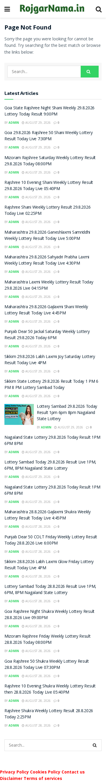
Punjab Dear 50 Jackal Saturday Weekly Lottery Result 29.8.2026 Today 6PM (47, 335)
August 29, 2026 (37, 123)
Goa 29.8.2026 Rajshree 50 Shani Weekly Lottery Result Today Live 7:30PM (48, 136)
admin (14, 123)
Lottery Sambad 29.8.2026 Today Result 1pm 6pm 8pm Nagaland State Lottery (67, 413)
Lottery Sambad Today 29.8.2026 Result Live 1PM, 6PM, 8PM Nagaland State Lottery (50, 465)
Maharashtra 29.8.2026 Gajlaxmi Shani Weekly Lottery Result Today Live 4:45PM (46, 310)
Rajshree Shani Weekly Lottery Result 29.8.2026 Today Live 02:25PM (47, 210)
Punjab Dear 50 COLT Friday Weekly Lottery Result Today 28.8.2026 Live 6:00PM (50, 540)
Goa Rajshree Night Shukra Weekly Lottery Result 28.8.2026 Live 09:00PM (49, 615)
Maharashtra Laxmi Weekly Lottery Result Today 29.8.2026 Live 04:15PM (48, 285)
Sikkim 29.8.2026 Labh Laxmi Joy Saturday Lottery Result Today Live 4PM (49, 360)
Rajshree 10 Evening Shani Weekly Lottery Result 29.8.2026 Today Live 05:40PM (48, 186)
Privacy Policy (14, 772)
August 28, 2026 (37, 526)
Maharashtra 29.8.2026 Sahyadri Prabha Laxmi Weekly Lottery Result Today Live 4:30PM (46, 260)
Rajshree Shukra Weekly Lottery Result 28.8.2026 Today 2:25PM (48, 714)
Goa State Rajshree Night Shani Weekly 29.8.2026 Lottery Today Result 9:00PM (49, 111)
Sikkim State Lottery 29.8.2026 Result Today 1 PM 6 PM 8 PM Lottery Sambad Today (51, 385)
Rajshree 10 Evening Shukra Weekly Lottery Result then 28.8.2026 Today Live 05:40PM (50, 689)
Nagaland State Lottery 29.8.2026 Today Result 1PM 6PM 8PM (52, 441)
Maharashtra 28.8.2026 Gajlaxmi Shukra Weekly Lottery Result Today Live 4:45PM (47, 515)
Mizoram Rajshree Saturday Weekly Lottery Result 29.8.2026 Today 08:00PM (50, 161)
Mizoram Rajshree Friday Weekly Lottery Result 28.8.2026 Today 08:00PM (47, 639)
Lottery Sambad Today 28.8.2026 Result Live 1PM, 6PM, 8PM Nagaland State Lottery (50, 590)
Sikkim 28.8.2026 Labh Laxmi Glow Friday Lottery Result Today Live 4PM (49, 565)
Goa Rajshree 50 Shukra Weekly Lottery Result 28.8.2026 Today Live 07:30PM (46, 665)
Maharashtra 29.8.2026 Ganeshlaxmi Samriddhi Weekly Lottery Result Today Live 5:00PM (47, 235)
